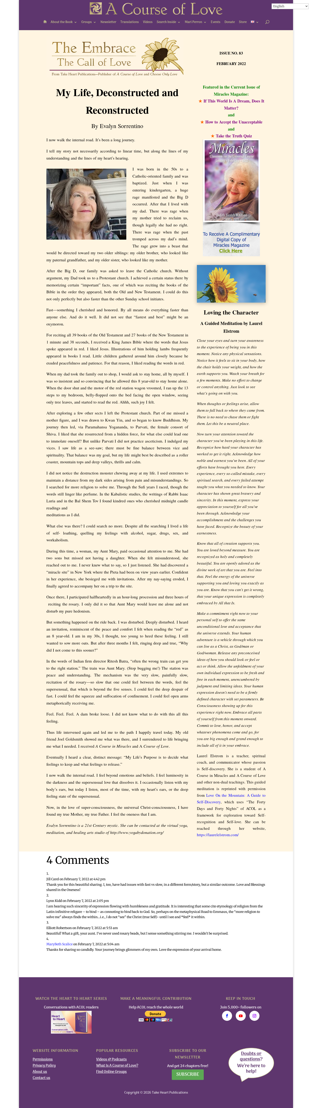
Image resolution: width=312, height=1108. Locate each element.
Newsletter (108, 22)
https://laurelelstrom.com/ (218, 834)
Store (243, 22)
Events (215, 22)
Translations (129, 22)
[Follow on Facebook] (227, 1016)
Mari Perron (193, 22)
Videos (148, 22)
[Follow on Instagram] (254, 1016)
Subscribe (187, 1074)
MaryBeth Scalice (59, 944)
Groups (86, 22)
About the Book (62, 22)
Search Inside (166, 22)
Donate (230, 22)
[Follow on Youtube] (241, 1016)
